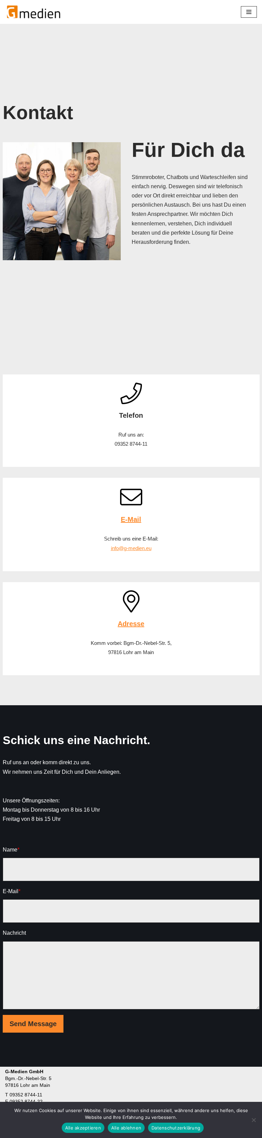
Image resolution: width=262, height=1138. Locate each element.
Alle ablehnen (126, 1127)
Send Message (33, 1024)
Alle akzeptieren (83, 1127)
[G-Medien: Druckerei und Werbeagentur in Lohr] (33, 12)
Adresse (131, 623)
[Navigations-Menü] (249, 12)
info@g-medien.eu (131, 548)
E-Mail (131, 519)
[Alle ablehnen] (253, 1120)
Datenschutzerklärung (175, 1127)
